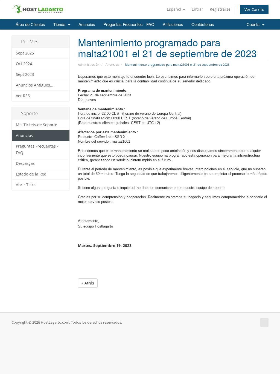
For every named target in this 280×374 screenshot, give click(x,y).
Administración (88, 64)
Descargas (25, 163)
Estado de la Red (31, 174)
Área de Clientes (30, 24)
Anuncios (86, 24)
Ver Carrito (254, 9)
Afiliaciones (173, 24)
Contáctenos (202, 24)
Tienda (60, 24)
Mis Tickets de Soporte (36, 124)
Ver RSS (23, 95)
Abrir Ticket (26, 184)
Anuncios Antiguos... (34, 85)
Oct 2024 (24, 63)
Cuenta (254, 24)
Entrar (197, 9)
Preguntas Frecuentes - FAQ (128, 24)
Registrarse (220, 9)
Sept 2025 (25, 53)
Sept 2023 (25, 74)
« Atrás (87, 283)
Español (174, 9)
